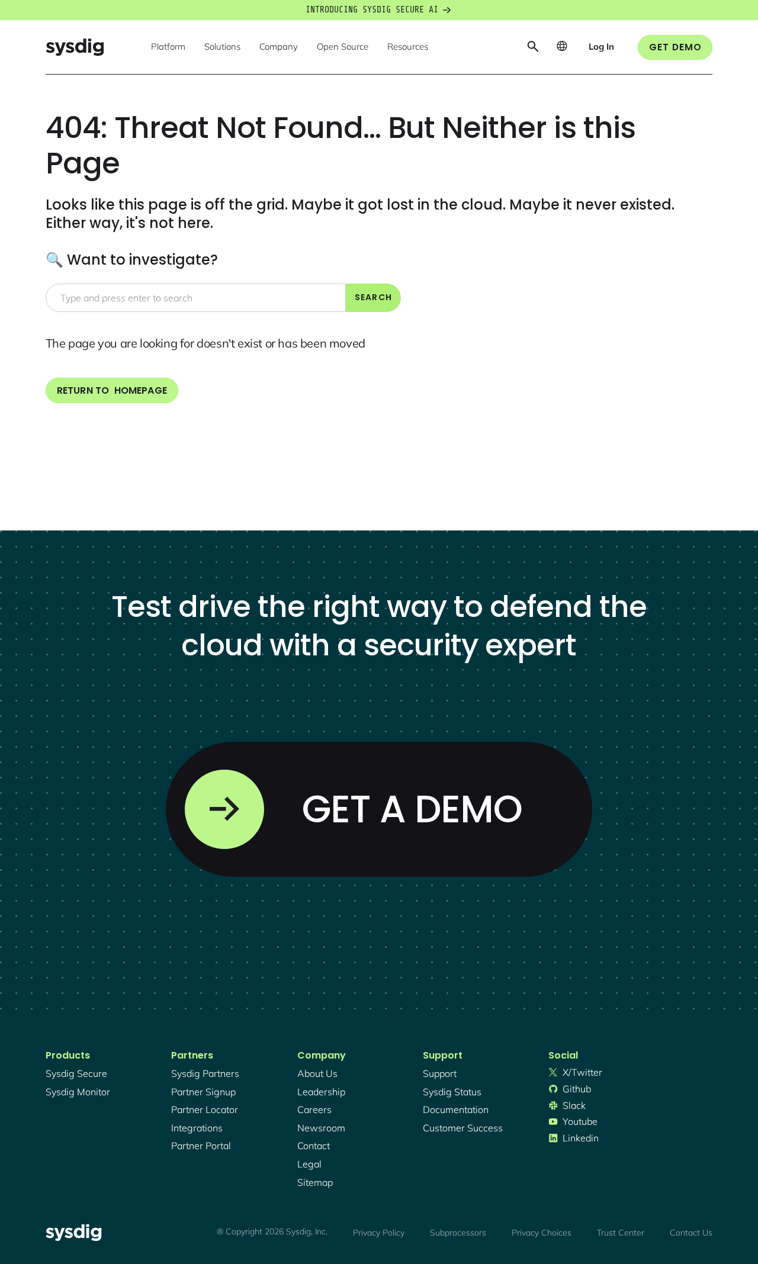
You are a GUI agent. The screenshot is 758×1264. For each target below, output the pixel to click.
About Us (317, 1073)
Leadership (321, 1092)
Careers (314, 1109)
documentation (456, 1109)
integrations (197, 1128)
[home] (75, 47)
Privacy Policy (378, 1232)
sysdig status (452, 1092)
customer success (463, 1128)
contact (313, 1146)
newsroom (321, 1128)
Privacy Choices (541, 1232)
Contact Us (691, 1232)
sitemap (315, 1182)
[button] (168, 47)
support (440, 1073)
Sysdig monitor (78, 1092)
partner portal (201, 1146)
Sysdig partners (205, 1073)
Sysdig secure (76, 1073)
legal (309, 1164)
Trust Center (620, 1232)
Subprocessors (458, 1232)
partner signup (203, 1092)
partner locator (204, 1109)
